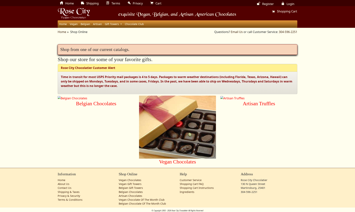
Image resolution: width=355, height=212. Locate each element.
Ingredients (187, 192)
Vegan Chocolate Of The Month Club (142, 199)
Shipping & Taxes (69, 192)
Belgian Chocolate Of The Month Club (142, 203)
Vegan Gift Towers (130, 184)
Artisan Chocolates (130, 196)
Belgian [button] (85, 24)
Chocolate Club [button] (134, 24)
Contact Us (64, 188)
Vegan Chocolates (130, 180)
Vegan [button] (74, 24)
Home (63, 24)
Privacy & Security (69, 196)
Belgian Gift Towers (131, 188)
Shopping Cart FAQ (192, 184)
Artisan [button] (97, 24)
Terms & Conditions (70, 199)
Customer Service (191, 180)
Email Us (237, 32)
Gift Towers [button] (112, 24)
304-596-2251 (288, 32)
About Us (63, 184)
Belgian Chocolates (131, 192)
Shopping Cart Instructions (197, 188)
